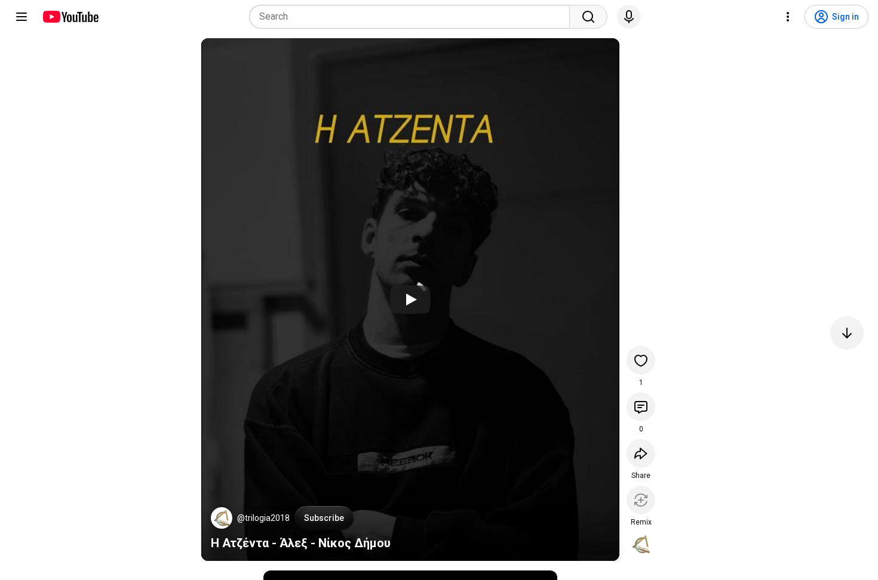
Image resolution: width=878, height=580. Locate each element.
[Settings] (788, 17)
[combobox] (413, 17)
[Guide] (21, 17)
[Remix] (641, 500)
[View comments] (641, 407)
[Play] (410, 299)
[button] (221, 518)
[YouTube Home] (70, 16)
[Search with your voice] (629, 17)
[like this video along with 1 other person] (641, 360)
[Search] (588, 17)
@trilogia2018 (263, 518)
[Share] (641, 453)
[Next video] (847, 333)
